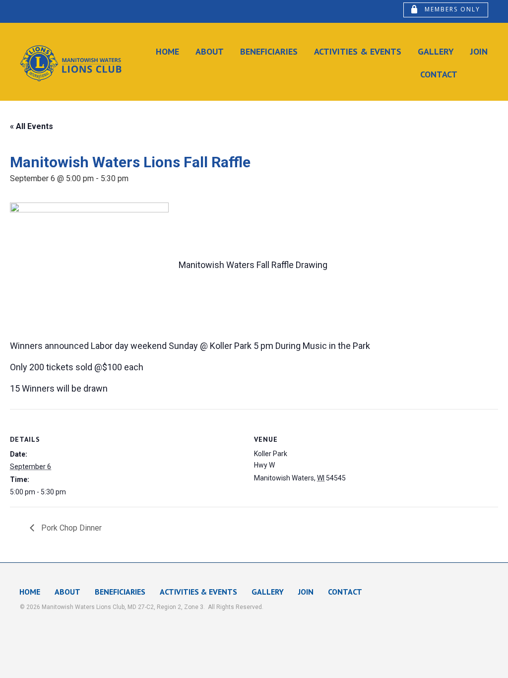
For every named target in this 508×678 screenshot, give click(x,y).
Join (479, 51)
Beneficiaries (269, 51)
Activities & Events (357, 51)
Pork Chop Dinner (70, 528)
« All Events (31, 126)
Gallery (436, 51)
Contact (438, 74)
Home (167, 51)
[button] (445, 9)
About (209, 51)
